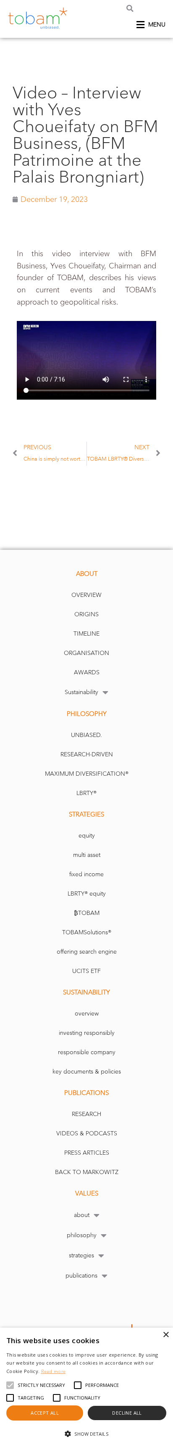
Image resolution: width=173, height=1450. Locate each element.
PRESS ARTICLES (86, 1152)
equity (87, 835)
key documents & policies (86, 1071)
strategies (81, 1255)
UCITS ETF (86, 971)
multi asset (86, 855)
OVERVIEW (86, 595)
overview (87, 1013)
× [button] (166, 1335)
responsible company (86, 1052)
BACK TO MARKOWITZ (86, 1172)
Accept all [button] (45, 1413)
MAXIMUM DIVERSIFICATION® (86, 773)
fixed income (86, 874)
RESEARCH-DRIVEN (86, 754)
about (81, 1215)
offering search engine (87, 951)
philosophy (82, 1235)
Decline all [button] (127, 1413)
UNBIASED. (86, 735)
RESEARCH (86, 1114)
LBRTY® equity (87, 893)
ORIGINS (86, 614)
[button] (130, 8)
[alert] (86, 1389)
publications (81, 1275)
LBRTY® (86, 793)
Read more (53, 1371)
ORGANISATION (86, 653)
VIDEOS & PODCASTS (86, 1133)
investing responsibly (87, 1032)
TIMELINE (86, 633)
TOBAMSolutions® (86, 932)
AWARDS (87, 672)
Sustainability (81, 692)
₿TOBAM (87, 913)
